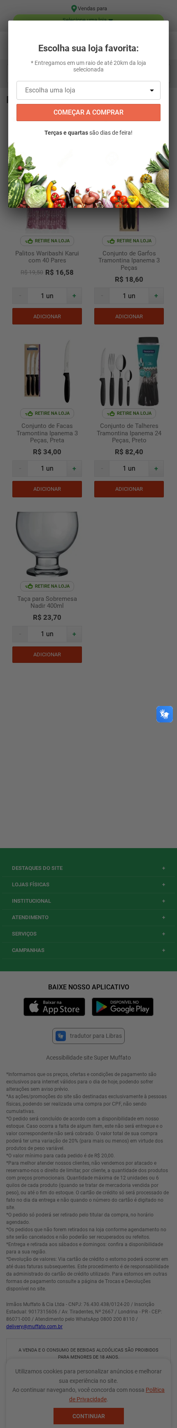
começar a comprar (88, 112)
